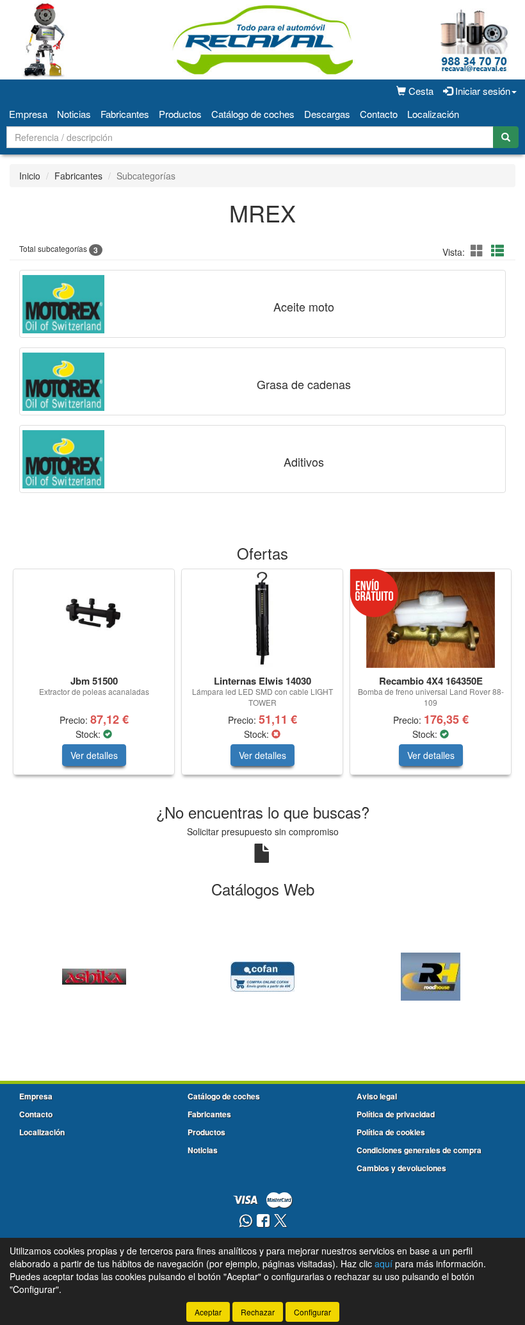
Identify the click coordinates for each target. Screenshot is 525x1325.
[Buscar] (506, 137)
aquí (383, 1263)
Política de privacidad (396, 1114)
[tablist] (262, 678)
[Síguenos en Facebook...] (263, 1221)
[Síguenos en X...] (280, 1221)
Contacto (379, 114)
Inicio (29, 175)
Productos (180, 114)
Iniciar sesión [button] (481, 90)
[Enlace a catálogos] (94, 975)
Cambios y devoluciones (401, 1168)
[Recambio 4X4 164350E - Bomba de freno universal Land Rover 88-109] (430, 620)
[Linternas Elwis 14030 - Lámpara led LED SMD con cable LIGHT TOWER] (262, 620)
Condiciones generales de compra (419, 1150)
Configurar (312, 1311)
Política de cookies (391, 1132)
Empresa (28, 114)
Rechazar (258, 1311)
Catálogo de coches (253, 114)
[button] (479, 250)
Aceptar (208, 1311)
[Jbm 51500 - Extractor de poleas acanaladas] (94, 620)
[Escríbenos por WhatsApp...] (245, 1221)
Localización (433, 114)
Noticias (74, 114)
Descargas (327, 114)
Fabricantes (125, 114)
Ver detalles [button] (94, 755)
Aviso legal (377, 1096)
